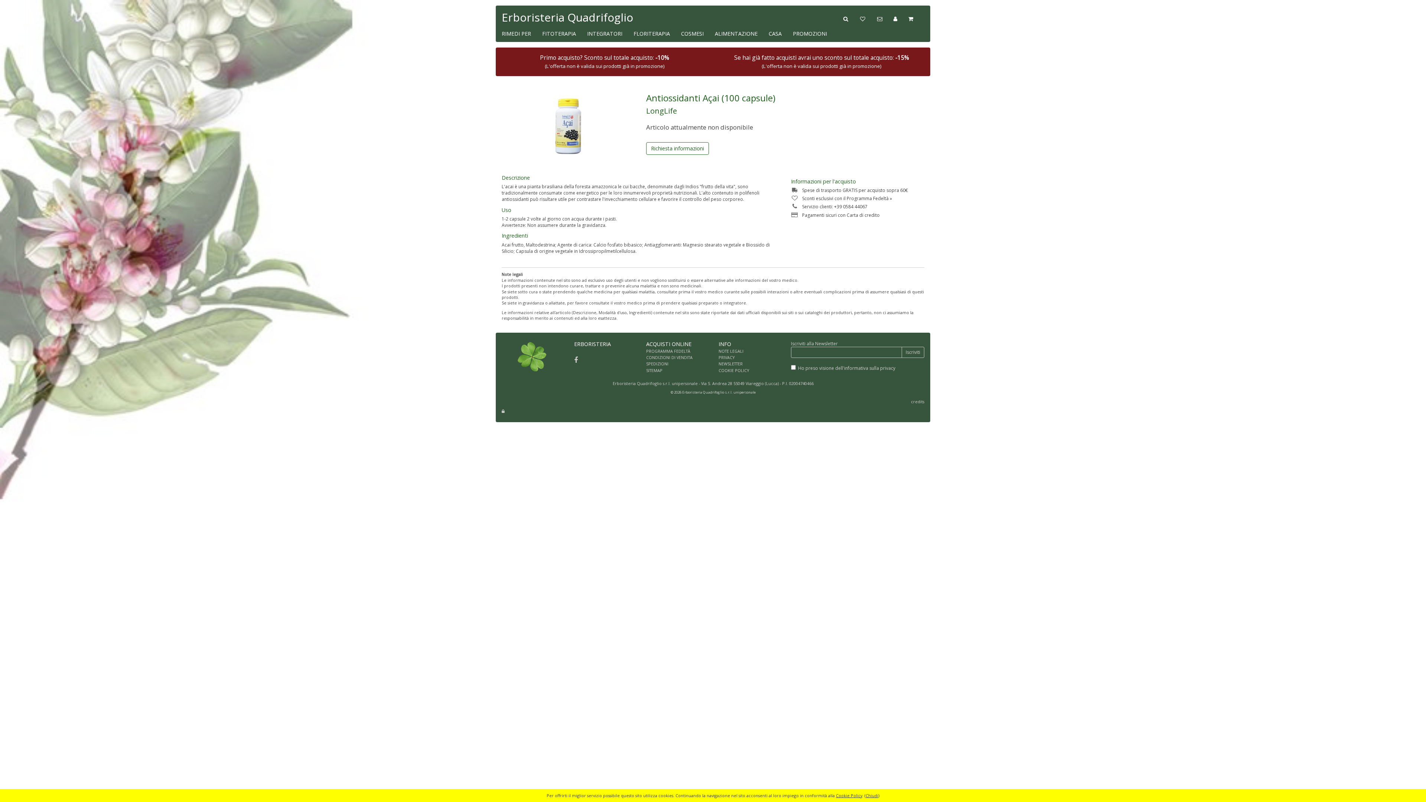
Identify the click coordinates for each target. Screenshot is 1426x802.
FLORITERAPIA (652, 33)
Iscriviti (913, 352)
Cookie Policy (849, 795)
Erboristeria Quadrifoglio (567, 17)
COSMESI (692, 33)
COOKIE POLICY (734, 370)
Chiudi (872, 795)
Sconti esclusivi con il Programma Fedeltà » (847, 198)
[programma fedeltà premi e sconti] (868, 18)
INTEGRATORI (604, 33)
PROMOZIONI (810, 33)
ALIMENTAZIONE (736, 33)
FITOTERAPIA (559, 33)
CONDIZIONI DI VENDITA (669, 357)
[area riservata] (503, 411)
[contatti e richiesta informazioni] (885, 18)
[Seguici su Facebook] (576, 359)
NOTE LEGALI (731, 351)
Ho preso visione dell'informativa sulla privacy (846, 368)
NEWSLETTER (731, 363)
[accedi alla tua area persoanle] (900, 18)
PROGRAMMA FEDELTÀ (668, 351)
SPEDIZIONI (657, 363)
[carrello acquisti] (916, 18)
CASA (775, 33)
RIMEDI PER (516, 33)
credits (917, 401)
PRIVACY (727, 357)
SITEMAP (654, 370)
